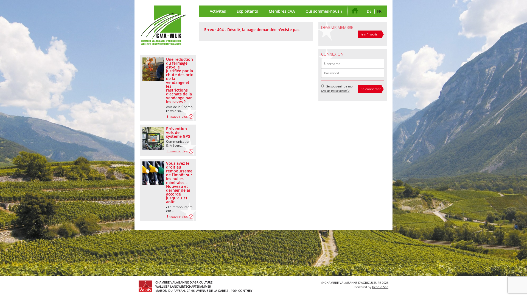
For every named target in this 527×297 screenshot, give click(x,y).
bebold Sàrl (380, 287)
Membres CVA (282, 11)
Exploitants (247, 11)
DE (369, 11)
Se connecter (371, 89)
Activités (218, 11)
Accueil (355, 11)
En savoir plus (177, 116)
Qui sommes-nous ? (323, 11)
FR (379, 11)
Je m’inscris (369, 34)
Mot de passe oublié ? (335, 91)
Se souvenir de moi (340, 86)
